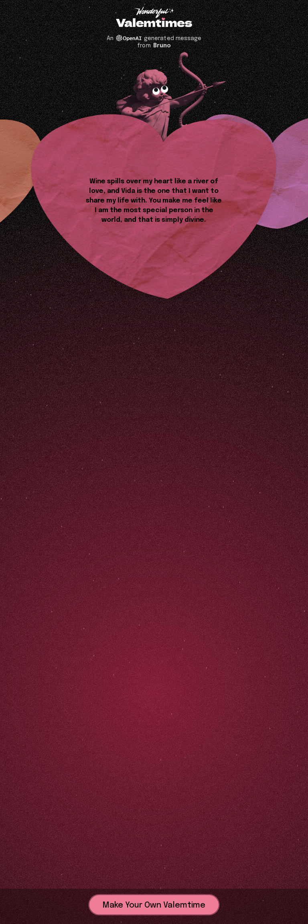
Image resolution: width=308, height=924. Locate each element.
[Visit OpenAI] (129, 38)
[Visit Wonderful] (154, 13)
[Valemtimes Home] (154, 23)
